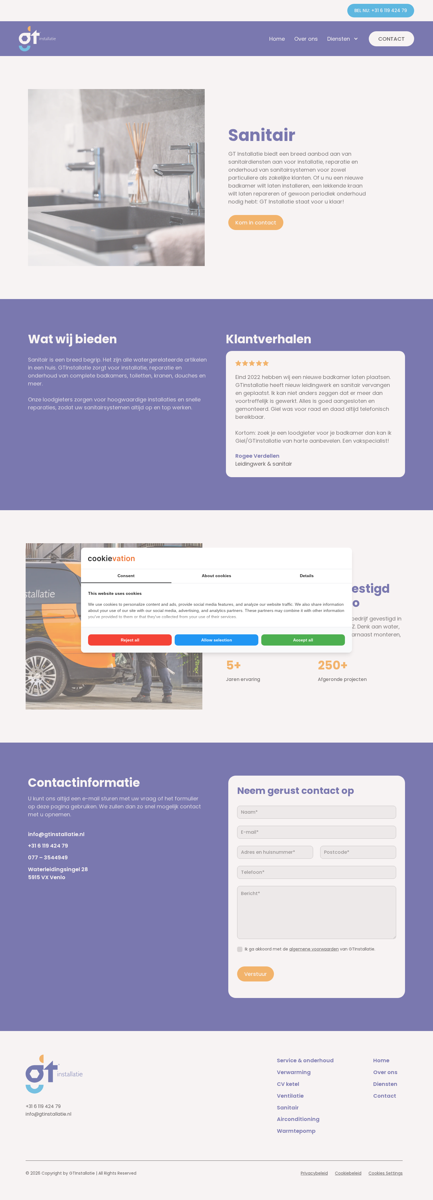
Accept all (303, 640)
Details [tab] (307, 575)
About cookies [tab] (216, 575)
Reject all (130, 640)
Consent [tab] (126, 575)
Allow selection (216, 640)
